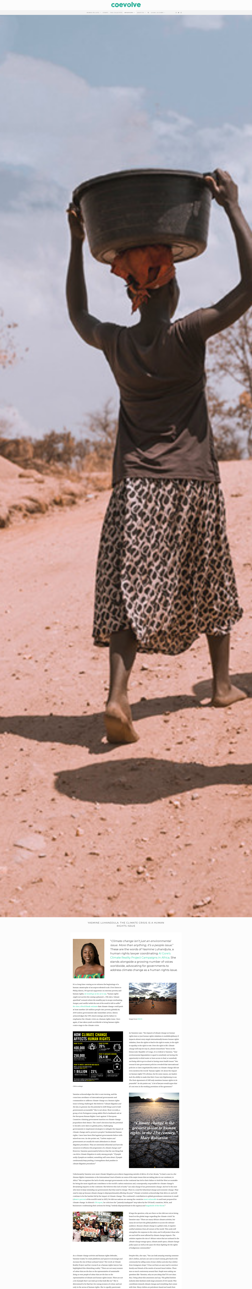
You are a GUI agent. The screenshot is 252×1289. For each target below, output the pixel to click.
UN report (99, 1202)
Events (105, 12)
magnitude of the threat (155, 1206)
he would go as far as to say (95, 994)
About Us (140, 12)
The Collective (116, 12)
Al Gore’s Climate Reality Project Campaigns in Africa (140, 955)
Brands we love (93, 12)
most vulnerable (150, 1199)
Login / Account (157, 12)
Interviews (128, 12)
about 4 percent (80, 1199)
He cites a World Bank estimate (85, 1006)
